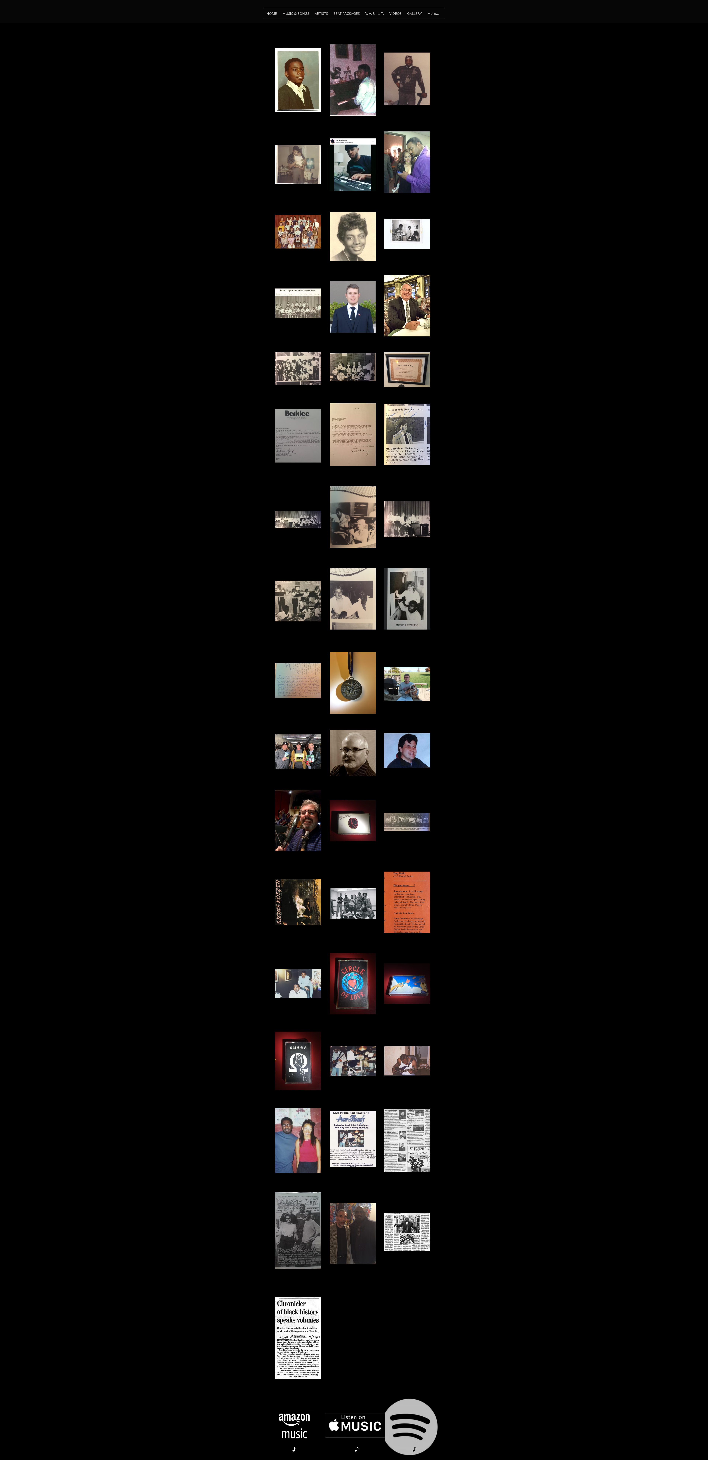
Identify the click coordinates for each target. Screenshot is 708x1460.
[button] (296, 13)
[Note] (294, 1449)
